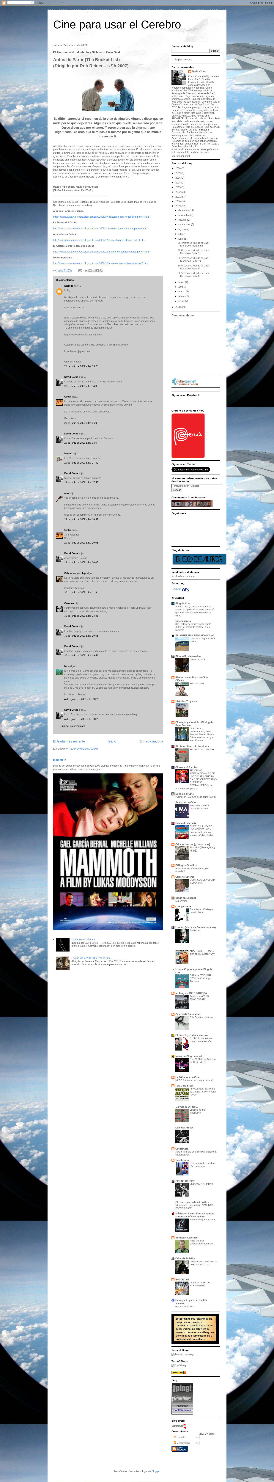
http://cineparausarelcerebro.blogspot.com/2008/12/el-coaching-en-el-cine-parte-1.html (99, 240)
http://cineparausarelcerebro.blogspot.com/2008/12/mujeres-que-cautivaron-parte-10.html (101, 263)
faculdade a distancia (182, 576)
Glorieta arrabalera (185, 1306)
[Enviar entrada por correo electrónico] (80, 270)
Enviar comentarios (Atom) (83, 749)
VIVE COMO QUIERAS (201, 1184)
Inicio (112, 741)
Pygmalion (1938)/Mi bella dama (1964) (195, 797)
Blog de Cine (182, 603)
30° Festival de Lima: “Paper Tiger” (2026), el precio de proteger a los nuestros (193, 627)
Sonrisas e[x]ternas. (186, 1237)
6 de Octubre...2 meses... (202, 1017)
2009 (178, 206)
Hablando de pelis (185, 823)
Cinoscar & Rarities (186, 767)
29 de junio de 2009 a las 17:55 (81, 482)
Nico (67, 666)
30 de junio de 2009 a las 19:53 (81, 635)
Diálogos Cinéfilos (186, 865)
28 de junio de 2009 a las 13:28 (81, 366)
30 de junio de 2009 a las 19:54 (81, 655)
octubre (182, 219)
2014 (178, 182)
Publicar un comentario (73, 726)
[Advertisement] (215, 347)
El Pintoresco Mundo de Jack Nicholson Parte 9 (193, 267)
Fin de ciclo (195, 930)
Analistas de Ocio (185, 802)
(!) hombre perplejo (75, 573)
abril (181, 286)
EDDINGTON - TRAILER (202, 749)
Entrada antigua (151, 741)
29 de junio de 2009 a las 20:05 (81, 542)
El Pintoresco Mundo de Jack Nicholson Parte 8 (193, 275)
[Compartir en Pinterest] (101, 270)
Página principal (183, 59)
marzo (182, 291)
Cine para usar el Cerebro (117, 24)
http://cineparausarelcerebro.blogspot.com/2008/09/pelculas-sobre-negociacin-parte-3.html (101, 216)
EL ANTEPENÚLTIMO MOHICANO (194, 635)
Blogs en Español (185, 898)
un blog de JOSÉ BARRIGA (191, 993)
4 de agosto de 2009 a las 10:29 (81, 699)
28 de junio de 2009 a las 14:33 (81, 386)
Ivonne (68, 453)
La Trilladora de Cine (187, 1077)
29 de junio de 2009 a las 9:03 (80, 442)
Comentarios (183, 1442)
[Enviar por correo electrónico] (87, 270)
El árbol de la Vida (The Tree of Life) (91, 958)
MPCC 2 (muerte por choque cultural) (194, 1080)
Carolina (69, 603)
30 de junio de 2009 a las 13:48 (81, 615)
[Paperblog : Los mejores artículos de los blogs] (180, 591)
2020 (178, 168)
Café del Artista (184, 1127)
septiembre (184, 224)
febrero (182, 296)
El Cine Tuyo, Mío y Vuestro (191, 1035)
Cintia (67, 396)
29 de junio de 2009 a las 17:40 (81, 462)
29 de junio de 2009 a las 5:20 (80, 423)
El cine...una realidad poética (192, 1202)
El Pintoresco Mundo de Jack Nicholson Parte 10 (193, 259)
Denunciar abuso (182, 315)
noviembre (184, 215)
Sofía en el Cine (184, 793)
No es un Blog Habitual (188, 1056)
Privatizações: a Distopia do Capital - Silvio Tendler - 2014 (203, 1091)
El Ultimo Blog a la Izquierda (192, 746)
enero (181, 301)
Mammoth (59, 759)
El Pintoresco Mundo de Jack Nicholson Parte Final (193, 244)
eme (66, 493)
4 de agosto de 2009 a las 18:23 (81, 719)
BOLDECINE (182, 1279)
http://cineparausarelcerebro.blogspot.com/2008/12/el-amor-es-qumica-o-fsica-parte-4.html (101, 251)
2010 (178, 201)
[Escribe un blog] (90, 270)
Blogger (156, 1471)
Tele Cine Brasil (184, 1085)
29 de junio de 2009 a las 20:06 (81, 562)
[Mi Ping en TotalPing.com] (182, 1413)
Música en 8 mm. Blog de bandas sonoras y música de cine (194, 1215)
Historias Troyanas (186, 701)
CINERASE (181, 1148)
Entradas (181, 1437)
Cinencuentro (183, 621)
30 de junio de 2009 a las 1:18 (80, 592)
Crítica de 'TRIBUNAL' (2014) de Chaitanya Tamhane (201, 978)
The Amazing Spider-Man (202, 1219)
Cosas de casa (197, 659)
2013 (178, 187)
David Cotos (71, 377)
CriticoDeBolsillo (185, 1258)
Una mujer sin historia (83, 939)
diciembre (184, 210)
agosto (182, 229)
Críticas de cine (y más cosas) (192, 844)
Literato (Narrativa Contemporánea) (195, 927)
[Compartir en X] (94, 270)
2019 (178, 173)
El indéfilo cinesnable (188, 656)
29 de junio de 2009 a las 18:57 (81, 519)
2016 (178, 177)
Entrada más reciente (69, 741)
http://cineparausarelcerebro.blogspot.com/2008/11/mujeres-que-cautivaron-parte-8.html (100, 228)
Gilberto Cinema (184, 876)
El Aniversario (197, 683)
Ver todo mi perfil (180, 156)
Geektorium (182, 1160)
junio (181, 238)
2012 (178, 192)
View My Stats (206, 1433)
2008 (178, 307)
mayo (181, 282)
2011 (178, 196)
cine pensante (183, 906)
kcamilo (68, 285)
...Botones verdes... (186, 1106)
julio (180, 234)
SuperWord (181, 901)
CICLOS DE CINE (185, 1181)
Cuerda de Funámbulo (188, 1014)
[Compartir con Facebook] (97, 270)
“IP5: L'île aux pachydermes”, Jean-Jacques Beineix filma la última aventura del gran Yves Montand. (202, 734)
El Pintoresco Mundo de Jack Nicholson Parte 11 (193, 252)
